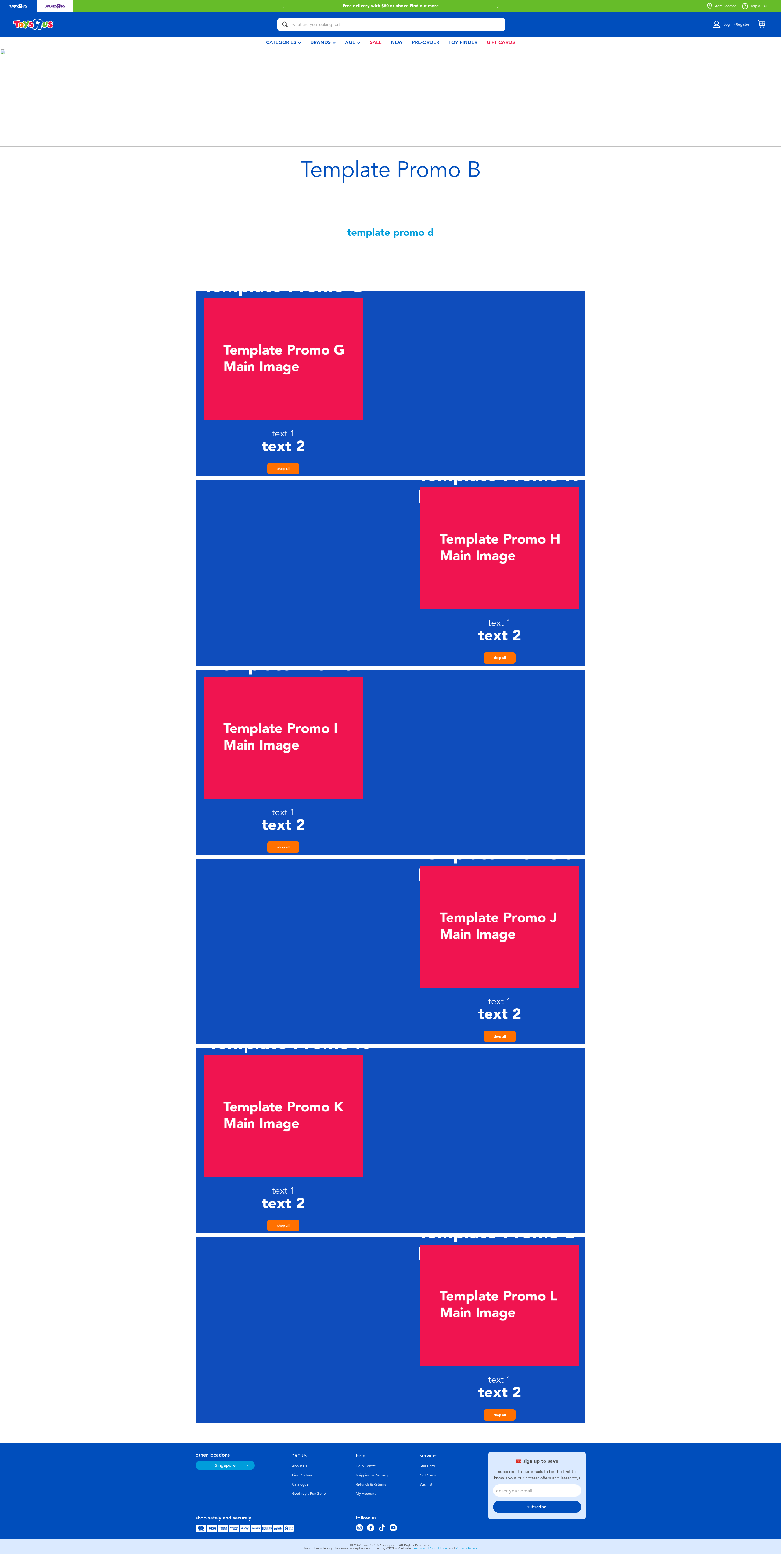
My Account (366, 1493)
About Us (299, 1466)
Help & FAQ (759, 6)
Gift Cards (428, 1475)
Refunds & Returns (371, 1484)
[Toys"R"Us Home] (33, 24)
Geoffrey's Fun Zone (309, 1493)
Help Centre (366, 1466)
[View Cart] (761, 24)
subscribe (536, 1506)
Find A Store (302, 1475)
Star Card (427, 1466)
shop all (283, 468)
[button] (283, 6)
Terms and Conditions (430, 1548)
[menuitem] (283, 43)
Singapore (225, 1465)
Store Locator (725, 6)
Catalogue (300, 1484)
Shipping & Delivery (372, 1475)
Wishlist (426, 1484)
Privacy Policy (466, 1548)
